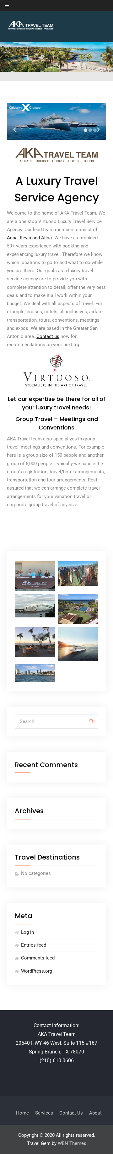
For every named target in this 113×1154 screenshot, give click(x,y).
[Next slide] (98, 130)
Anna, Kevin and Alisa (29, 238)
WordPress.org (36, 971)
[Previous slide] (14, 130)
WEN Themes (72, 1143)
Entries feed (33, 945)
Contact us (47, 336)
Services (44, 1113)
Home (22, 1113)
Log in (27, 932)
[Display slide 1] (85, 130)
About (95, 1113)
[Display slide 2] (90, 130)
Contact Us (71, 1113)
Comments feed (38, 958)
